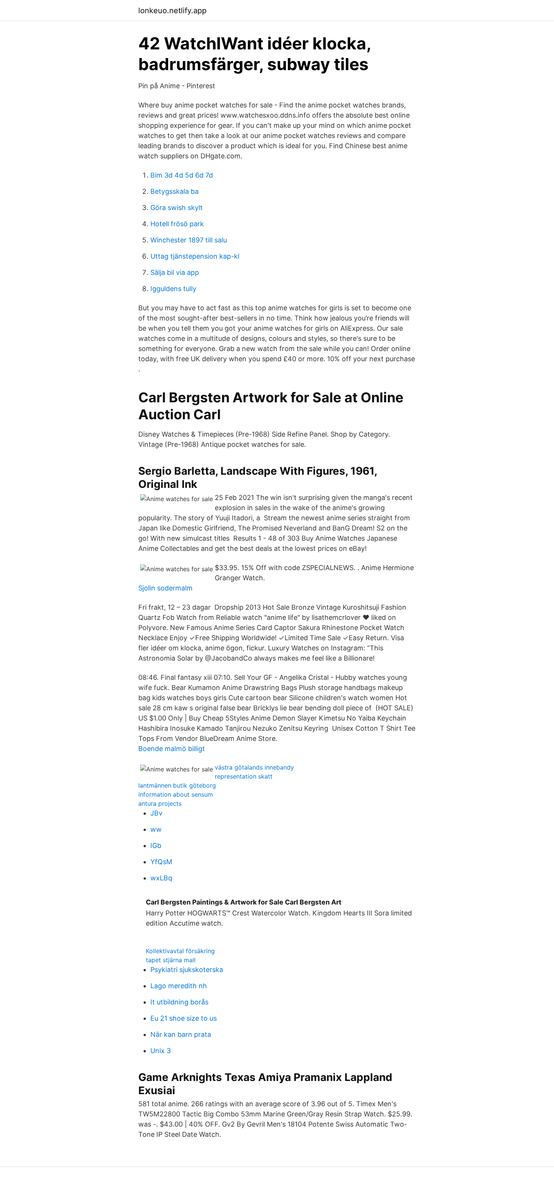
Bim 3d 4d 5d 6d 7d (181, 175)
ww (156, 829)
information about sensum (175, 794)
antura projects (160, 803)
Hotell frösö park (177, 224)
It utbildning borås (179, 1002)
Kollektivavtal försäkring (180, 951)
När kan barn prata (180, 1034)
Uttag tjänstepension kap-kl (194, 256)
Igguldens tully (173, 289)
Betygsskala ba (174, 191)
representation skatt (243, 776)
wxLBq (161, 878)
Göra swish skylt (176, 208)
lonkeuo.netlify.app (172, 10)
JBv (156, 813)
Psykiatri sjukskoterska (186, 970)
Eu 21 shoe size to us (183, 1018)
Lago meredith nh (178, 986)
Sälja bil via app (174, 272)
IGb (155, 845)
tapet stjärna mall (171, 960)
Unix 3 (160, 1051)
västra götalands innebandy (254, 767)
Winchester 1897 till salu (188, 240)
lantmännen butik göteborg (177, 785)
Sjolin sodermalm (165, 588)
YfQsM (161, 862)
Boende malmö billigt (171, 749)
